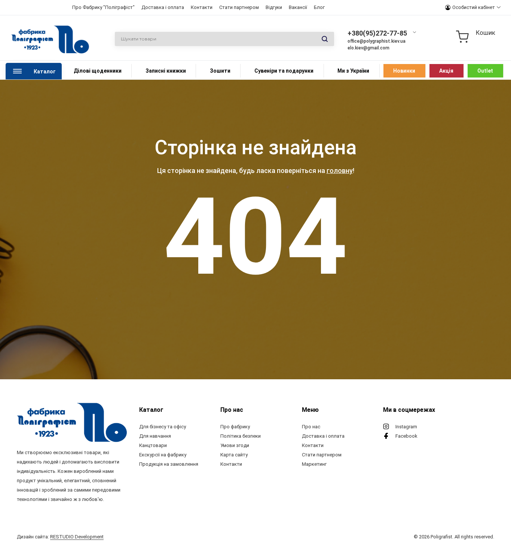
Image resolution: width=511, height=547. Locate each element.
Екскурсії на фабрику (162, 455)
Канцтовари (153, 445)
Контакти (201, 7)
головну (340, 170)
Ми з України (353, 71)
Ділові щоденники (98, 71)
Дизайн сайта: (60, 537)
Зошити (220, 71)
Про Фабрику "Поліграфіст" (103, 7)
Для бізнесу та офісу (162, 426)
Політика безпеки (240, 436)
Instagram (406, 426)
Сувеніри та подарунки (283, 71)
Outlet (485, 71)
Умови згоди (234, 445)
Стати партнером (239, 7)
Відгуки (274, 7)
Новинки (404, 71)
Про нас (311, 426)
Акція (446, 71)
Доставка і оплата (162, 7)
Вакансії (298, 7)
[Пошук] (324, 39)
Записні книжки (166, 71)
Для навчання (155, 436)
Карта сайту (234, 455)
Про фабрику (235, 426)
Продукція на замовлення (168, 464)
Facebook (406, 436)
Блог (319, 7)
